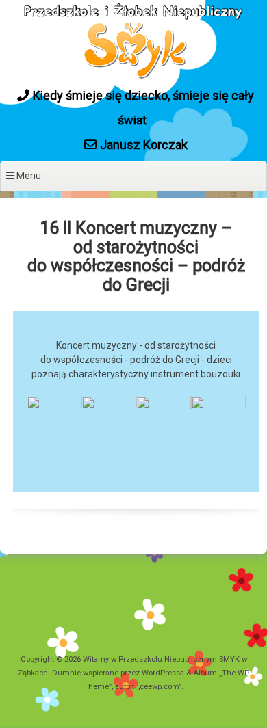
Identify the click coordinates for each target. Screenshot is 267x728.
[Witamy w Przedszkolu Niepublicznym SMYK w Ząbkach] (133, 77)
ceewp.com (159, 686)
